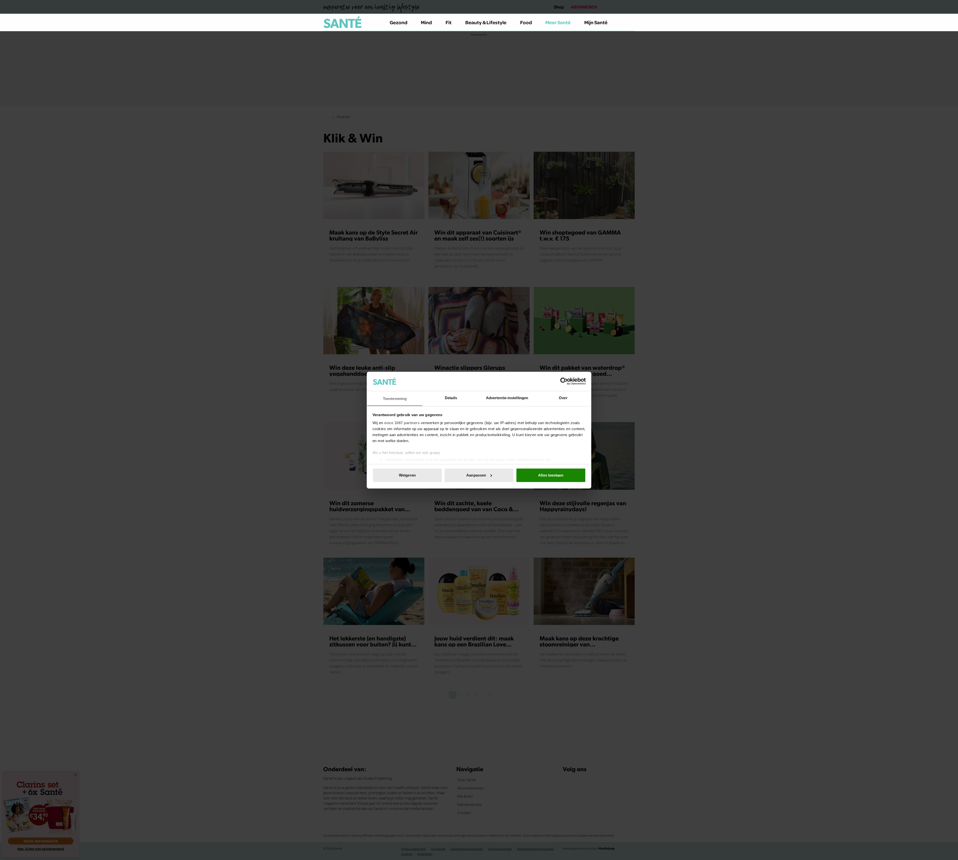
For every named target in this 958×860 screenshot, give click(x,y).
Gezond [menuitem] (398, 22)
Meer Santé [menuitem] (558, 22)
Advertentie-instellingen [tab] (507, 397)
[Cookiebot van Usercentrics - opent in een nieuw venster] (564, 381)
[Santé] (342, 22)
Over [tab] (563, 397)
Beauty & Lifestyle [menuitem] (485, 22)
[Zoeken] (631, 22)
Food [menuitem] (526, 22)
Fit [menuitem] (449, 22)
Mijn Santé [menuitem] (595, 22)
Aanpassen (476, 475)
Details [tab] (451, 397)
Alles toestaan (550, 475)
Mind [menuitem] (426, 22)
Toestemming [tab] (395, 398)
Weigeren (407, 475)
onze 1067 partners (402, 422)
